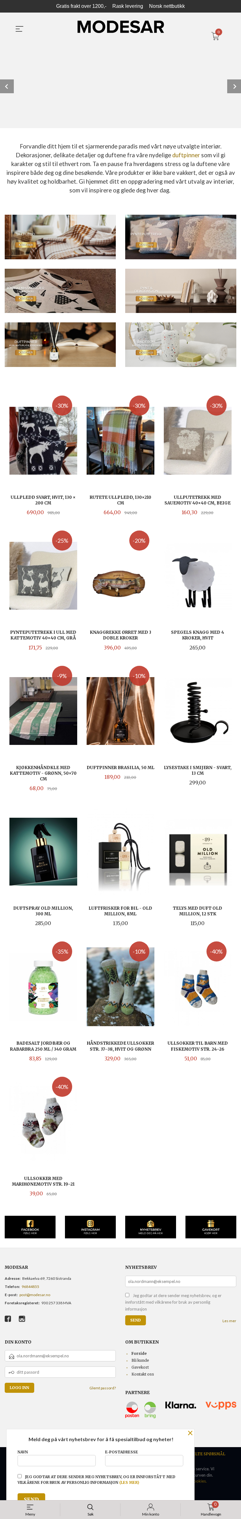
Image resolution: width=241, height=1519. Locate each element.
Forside (139, 1353)
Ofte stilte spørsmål (201, 1454)
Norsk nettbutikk (167, 6)
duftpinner (186, 155)
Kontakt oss (142, 1374)
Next (234, 86)
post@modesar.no (34, 1294)
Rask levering (127, 6)
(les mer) (129, 1482)
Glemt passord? (102, 1388)
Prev (7, 86)
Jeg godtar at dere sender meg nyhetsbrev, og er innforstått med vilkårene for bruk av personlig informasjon (173, 1302)
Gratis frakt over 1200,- (81, 6)
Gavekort (140, 1367)
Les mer (229, 1320)
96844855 (30, 1286)
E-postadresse (121, 1452)
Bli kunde (140, 1360)
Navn (23, 1452)
